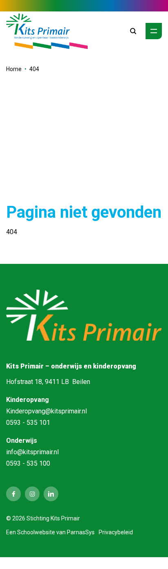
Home (14, 69)
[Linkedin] (51, 493)
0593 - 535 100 (28, 463)
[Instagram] (32, 493)
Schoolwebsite (36, 532)
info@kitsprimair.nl (32, 452)
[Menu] (154, 31)
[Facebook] (13, 493)
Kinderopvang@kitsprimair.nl (46, 411)
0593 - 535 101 (28, 422)
